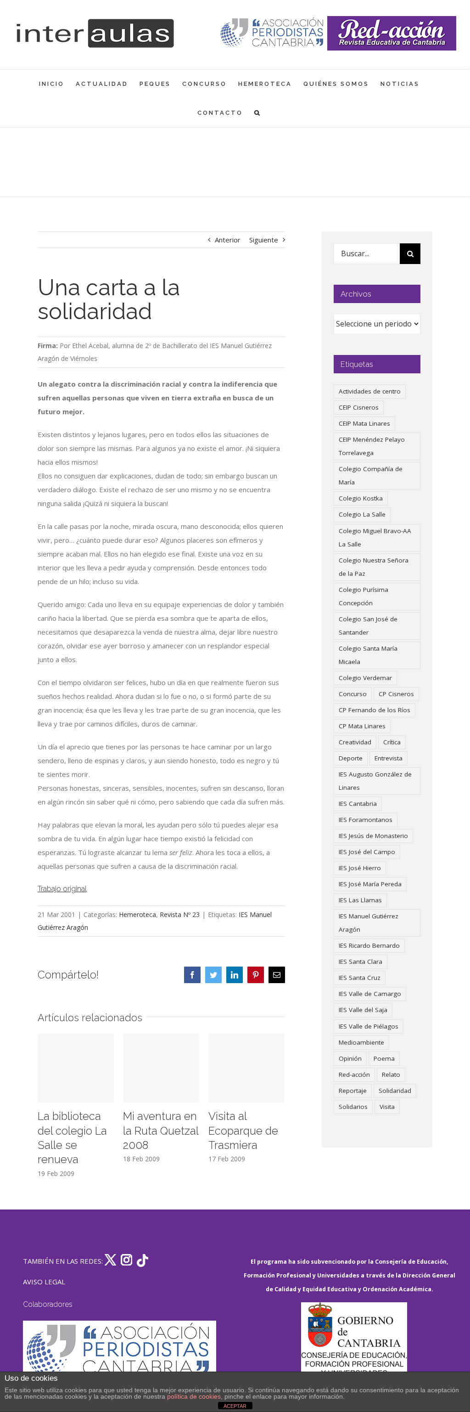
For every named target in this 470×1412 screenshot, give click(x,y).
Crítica (392, 742)
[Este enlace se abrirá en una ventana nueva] (354, 1345)
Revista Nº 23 (180, 914)
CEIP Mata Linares (364, 423)
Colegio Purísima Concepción (363, 596)
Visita (387, 1107)
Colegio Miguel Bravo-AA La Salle (375, 537)
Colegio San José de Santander (368, 625)
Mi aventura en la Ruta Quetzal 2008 (160, 1131)
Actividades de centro (370, 391)
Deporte (351, 758)
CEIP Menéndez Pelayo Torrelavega (372, 446)
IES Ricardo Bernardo (369, 945)
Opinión (350, 1058)
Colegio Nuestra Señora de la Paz (373, 567)
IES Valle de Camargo (370, 994)
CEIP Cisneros (359, 407)
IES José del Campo (367, 852)
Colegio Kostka (361, 498)
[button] (257, 112)
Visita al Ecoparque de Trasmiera (243, 1131)
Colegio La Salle (362, 514)
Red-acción (354, 1074)
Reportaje (353, 1090)
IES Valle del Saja (363, 1010)
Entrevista (389, 758)
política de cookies (194, 1396)
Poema (384, 1058)
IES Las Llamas (360, 900)
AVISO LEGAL (44, 1281)
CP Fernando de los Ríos (374, 710)
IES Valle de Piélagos (368, 1026)
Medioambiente (361, 1042)
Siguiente (263, 239)
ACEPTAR (235, 1406)
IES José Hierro (360, 868)
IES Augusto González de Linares (375, 781)
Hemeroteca (137, 914)
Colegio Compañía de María (371, 475)
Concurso (353, 694)
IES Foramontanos (365, 820)
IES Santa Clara (360, 961)
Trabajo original (62, 888)
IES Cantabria (358, 803)
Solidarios (353, 1107)
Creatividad (355, 742)
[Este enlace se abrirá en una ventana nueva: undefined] (272, 33)
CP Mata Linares (362, 726)
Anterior (228, 239)
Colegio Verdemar (365, 678)
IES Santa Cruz (359, 977)
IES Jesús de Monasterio (373, 836)
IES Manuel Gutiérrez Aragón (368, 923)
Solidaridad (395, 1090)
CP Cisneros (396, 694)
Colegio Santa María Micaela (368, 655)
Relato (391, 1074)
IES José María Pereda (370, 884)
